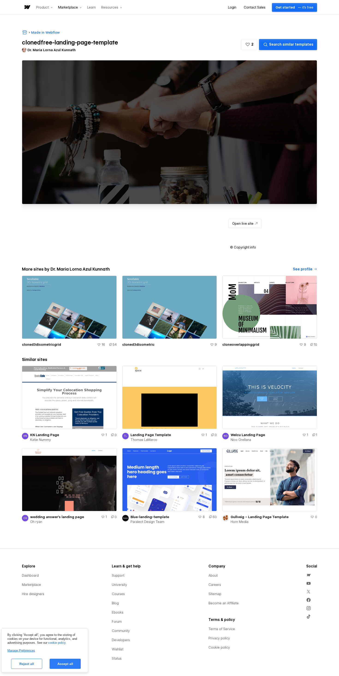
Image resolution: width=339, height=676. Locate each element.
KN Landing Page (44, 435)
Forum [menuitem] (117, 621)
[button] (44, 7)
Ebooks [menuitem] (117, 612)
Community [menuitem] (121, 631)
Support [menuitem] (118, 575)
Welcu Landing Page (248, 435)
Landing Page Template (151, 435)
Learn (91, 7)
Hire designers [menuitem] (33, 594)
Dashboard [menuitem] (30, 575)
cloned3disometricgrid (41, 344)
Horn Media (239, 522)
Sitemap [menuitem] (214, 594)
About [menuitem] (213, 575)
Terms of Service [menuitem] (221, 629)
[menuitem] (308, 575)
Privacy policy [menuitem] (219, 638)
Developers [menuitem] (121, 640)
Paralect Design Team (147, 522)
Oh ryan (36, 522)
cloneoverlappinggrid (240, 344)
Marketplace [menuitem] (31, 585)
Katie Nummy (40, 440)
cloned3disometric (138, 344)
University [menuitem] (119, 585)
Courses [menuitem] (118, 594)
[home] (27, 7)
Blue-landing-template (150, 517)
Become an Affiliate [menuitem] (223, 603)
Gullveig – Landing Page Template (259, 517)
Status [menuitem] (117, 658)
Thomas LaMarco (144, 440)
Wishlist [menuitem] (117, 649)
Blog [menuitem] (115, 603)
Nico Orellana (241, 440)
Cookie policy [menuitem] (219, 647)
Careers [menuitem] (214, 585)
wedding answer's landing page (57, 517)
